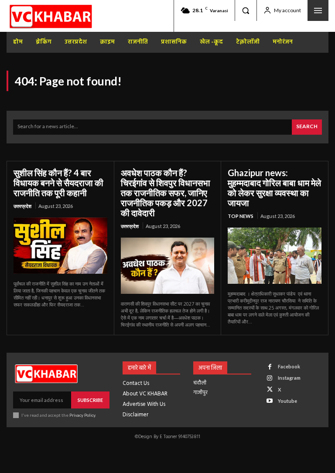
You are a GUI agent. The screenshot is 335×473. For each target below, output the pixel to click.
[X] (269, 389)
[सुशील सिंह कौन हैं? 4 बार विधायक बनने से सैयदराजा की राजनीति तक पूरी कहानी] (60, 246)
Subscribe (90, 400)
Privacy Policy (82, 415)
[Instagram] (269, 378)
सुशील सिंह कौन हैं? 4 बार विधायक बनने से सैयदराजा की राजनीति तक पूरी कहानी (58, 182)
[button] (245, 10)
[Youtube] (269, 400)
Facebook (289, 366)
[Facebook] (269, 366)
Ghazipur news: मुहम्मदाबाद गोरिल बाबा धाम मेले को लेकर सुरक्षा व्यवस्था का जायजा (274, 187)
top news (240, 216)
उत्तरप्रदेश (22, 206)
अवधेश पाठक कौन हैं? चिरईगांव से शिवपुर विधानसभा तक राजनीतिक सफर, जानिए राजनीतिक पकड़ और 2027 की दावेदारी (165, 192)
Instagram (289, 378)
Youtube (287, 401)
